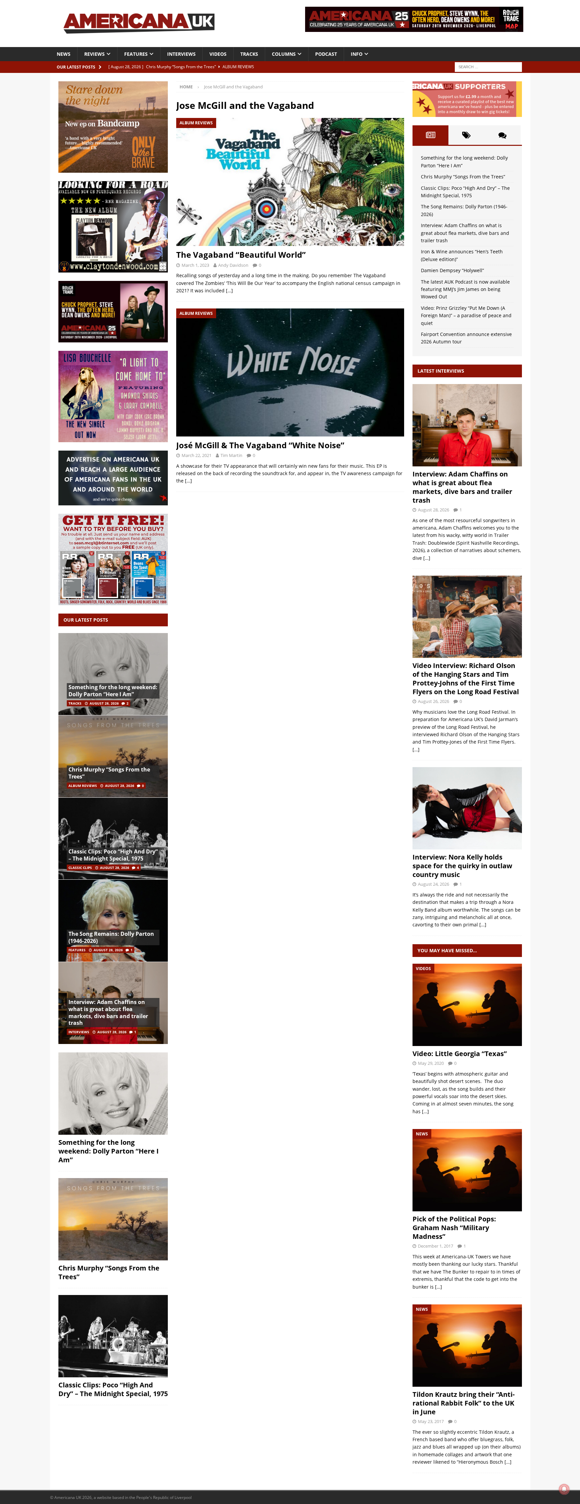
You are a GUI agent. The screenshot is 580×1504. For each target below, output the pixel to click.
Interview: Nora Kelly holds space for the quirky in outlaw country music (462, 865)
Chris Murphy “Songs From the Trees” (109, 773)
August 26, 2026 (433, 701)
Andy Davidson (233, 265)
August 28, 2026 (104, 703)
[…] (229, 290)
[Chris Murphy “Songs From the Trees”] (113, 756)
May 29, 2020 (431, 1063)
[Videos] (467, 1005)
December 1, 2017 (435, 1246)
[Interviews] (467, 425)
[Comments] (502, 135)
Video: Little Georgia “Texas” (460, 1053)
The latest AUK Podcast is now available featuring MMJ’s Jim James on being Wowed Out (465, 289)
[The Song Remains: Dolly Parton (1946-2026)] (113, 920)
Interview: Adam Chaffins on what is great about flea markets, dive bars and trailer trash (108, 1012)
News (63, 54)
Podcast (326, 54)
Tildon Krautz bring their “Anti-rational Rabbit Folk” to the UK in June (464, 1403)
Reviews (94, 54)
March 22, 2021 (196, 455)
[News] (467, 1170)
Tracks (249, 54)
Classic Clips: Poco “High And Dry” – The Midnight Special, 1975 (113, 855)
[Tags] (466, 135)
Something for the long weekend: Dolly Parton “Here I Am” (112, 690)
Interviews (181, 54)
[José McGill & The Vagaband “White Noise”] (290, 372)
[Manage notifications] (564, 1489)
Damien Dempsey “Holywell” (452, 270)
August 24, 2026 (433, 884)
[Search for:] (488, 66)
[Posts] (430, 135)
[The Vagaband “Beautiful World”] (290, 182)
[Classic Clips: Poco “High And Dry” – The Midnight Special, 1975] (113, 838)
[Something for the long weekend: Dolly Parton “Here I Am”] (113, 674)
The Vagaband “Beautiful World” (241, 254)
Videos (218, 54)
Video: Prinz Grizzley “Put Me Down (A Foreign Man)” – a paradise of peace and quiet (466, 315)
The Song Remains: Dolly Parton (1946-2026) (111, 937)
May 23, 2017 (431, 1421)
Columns (284, 54)
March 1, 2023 (195, 265)
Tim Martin (231, 455)
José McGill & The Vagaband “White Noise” (260, 445)
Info (356, 54)
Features (136, 54)
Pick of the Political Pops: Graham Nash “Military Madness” (454, 1227)
